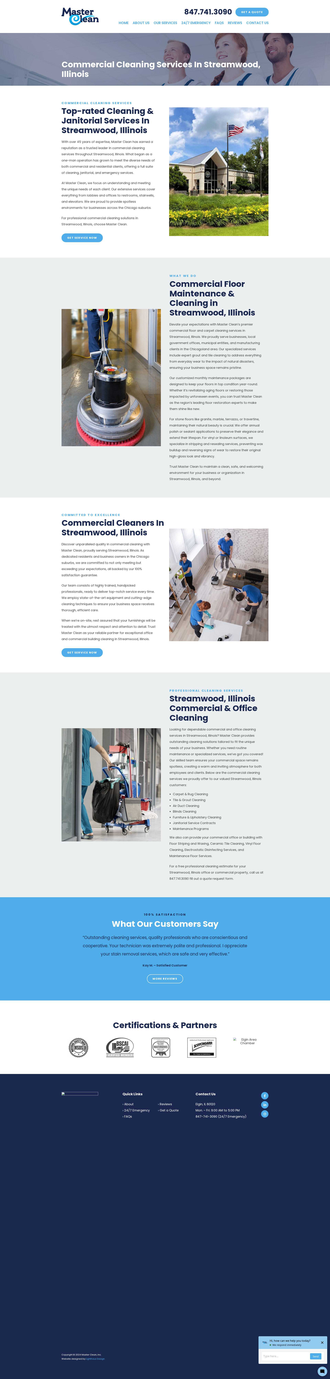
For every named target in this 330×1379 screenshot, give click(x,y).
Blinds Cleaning (184, 811)
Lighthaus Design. (95, 1358)
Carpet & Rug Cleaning (190, 794)
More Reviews (165, 979)
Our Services (165, 22)
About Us (141, 22)
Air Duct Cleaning (186, 806)
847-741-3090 (206, 1116)
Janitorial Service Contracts (194, 823)
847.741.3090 (208, 12)
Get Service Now (82, 238)
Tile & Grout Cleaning (189, 800)
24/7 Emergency (196, 22)
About (129, 1104)
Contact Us (257, 22)
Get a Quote (252, 12)
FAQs (219, 22)
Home (124, 22)
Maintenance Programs (191, 829)
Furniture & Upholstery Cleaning (197, 817)
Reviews (235, 22)
